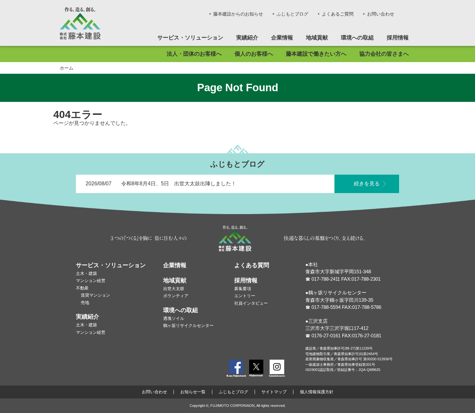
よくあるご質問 (338, 13)
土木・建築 (86, 273)
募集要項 (242, 288)
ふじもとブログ (292, 13)
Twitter (256, 368)
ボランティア (175, 295)
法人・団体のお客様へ (194, 54)
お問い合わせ (380, 13)
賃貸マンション (95, 295)
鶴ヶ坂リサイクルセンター (188, 325)
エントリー (244, 295)
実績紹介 (247, 38)
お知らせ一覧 (193, 392)
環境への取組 (357, 38)
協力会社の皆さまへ (384, 54)
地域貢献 (317, 38)
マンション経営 (90, 280)
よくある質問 (251, 265)
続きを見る (367, 183)
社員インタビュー (251, 303)
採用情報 (398, 38)
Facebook (236, 368)
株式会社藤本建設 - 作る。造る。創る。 (80, 23)
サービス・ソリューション (190, 38)
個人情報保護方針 (316, 392)
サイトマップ (274, 392)
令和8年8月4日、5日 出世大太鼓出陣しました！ (178, 183)
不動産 (82, 288)
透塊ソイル (173, 318)
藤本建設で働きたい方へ (316, 54)
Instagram (277, 368)
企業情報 (282, 38)
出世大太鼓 (173, 288)
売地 (85, 302)
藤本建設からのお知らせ (238, 13)
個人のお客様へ (254, 54)
